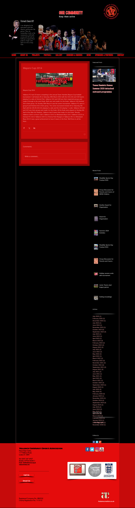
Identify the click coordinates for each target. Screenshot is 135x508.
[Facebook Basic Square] (94, 442)
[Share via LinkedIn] (34, 128)
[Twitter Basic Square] (97, 442)
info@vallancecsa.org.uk (29, 463)
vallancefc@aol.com (24, 465)
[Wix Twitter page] (92, 449)
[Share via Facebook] (24, 128)
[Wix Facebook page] (87, 449)
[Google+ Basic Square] (100, 442)
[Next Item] (112, 75)
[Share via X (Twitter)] (29, 128)
